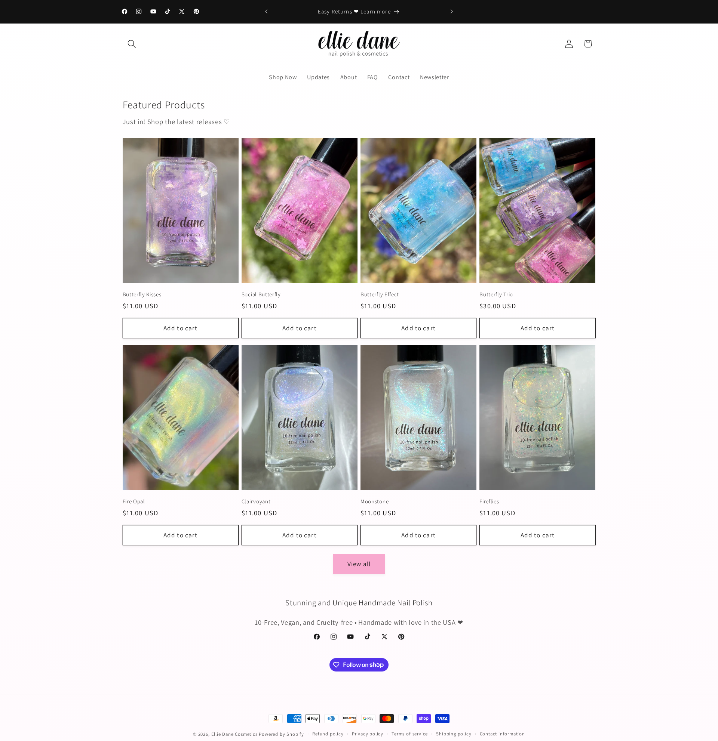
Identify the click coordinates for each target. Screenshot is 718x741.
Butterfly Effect (379, 294)
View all (359, 563)
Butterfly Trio (496, 294)
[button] (132, 43)
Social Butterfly (261, 294)
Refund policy (327, 734)
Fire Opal (134, 501)
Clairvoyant (256, 501)
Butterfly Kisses (142, 294)
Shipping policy (453, 734)
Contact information (502, 734)
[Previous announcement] (266, 11)
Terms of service (410, 734)
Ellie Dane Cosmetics (234, 734)
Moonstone (374, 501)
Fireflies (489, 501)
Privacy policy (367, 734)
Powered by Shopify (281, 734)
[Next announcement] (452, 11)
